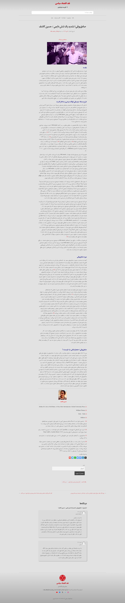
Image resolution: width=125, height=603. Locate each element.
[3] (73, 141)
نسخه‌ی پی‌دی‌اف (62, 39)
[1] (47, 132)
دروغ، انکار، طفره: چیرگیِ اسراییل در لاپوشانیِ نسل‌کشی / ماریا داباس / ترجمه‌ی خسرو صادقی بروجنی (87, 493)
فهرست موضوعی (62, 7)
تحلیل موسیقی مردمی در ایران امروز (74, 482)
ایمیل (84, 465)
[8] (53, 313)
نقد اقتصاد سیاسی (62, 3)
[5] (67, 236)
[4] (58, 141)
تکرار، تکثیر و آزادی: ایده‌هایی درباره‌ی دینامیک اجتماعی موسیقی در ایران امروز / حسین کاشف (36, 493)
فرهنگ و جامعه (56, 31)
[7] (72, 294)
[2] (50, 137)
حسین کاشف (64, 482)
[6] (54, 270)
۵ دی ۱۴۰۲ (79, 512)
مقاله (51, 31)
